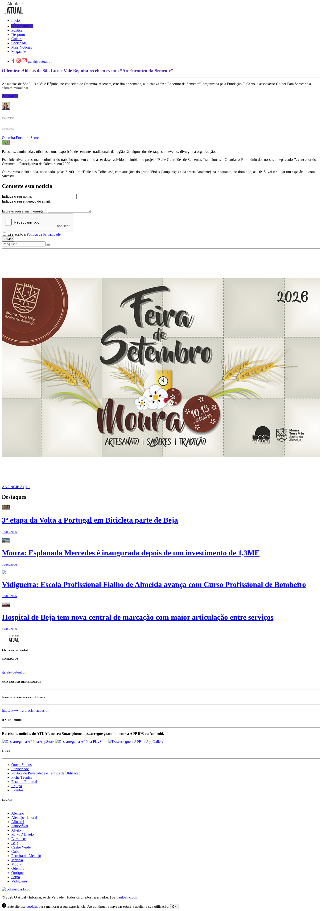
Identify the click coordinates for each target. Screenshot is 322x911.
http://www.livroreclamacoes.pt (25, 710)
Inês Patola (8, 118)
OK (174, 906)
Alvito (16, 830)
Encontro (22, 138)
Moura (16, 864)
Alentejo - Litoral (24, 817)
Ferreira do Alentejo (26, 856)
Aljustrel (17, 822)
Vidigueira (19, 881)
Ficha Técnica (21, 777)
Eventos (17, 790)
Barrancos (18, 839)
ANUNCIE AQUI (16, 487)
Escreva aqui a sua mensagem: (24, 211)
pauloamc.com (127, 897)
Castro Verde (21, 847)
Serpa (15, 877)
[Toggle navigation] (4, 13)
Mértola (17, 860)
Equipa (16, 786)
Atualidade (10, 96)
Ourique (17, 873)
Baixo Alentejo (22, 834)
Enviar (8, 239)
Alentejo (17, 813)
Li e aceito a (34, 234)
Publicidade (20, 769)
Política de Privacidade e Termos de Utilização (45, 773)
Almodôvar (19, 826)
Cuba (15, 851)
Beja (14, 843)
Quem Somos (21, 765)
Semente (36, 138)
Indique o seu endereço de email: (26, 201)
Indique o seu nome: (17, 196)
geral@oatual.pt (39, 61)
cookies (32, 906)
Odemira (8, 138)
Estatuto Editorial (24, 782)
